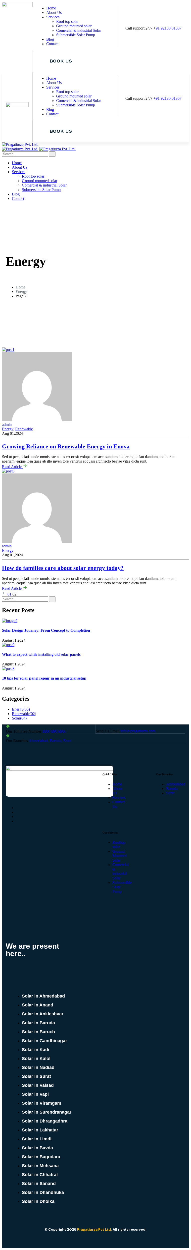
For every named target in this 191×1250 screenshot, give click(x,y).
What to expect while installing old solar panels (41, 654)
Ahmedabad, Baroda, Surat (50, 741)
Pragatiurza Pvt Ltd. (94, 1229)
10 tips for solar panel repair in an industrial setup (44, 678)
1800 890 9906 (54, 731)
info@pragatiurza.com (137, 731)
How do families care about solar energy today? (63, 568)
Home (20, 287)
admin (7, 546)
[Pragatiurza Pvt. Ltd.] (20, 144)
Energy (21, 291)
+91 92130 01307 (167, 28)
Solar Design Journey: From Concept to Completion (46, 630)
